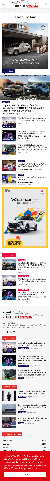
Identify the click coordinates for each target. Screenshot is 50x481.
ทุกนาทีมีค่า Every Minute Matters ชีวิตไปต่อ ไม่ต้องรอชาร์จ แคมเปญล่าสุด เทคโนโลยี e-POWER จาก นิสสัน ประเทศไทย (32, 134)
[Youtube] (14, 332)
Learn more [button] (32, 468)
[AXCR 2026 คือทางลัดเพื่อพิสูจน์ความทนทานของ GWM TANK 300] (9, 422)
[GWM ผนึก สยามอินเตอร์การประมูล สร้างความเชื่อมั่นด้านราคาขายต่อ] (9, 122)
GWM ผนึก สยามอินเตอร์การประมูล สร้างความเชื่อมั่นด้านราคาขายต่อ (32, 119)
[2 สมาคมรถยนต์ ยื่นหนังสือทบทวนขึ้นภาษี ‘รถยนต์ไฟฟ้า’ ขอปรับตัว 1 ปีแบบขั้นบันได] (9, 409)
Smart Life (22, 161)
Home (4, 11)
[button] (25, 217)
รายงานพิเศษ (22, 396)
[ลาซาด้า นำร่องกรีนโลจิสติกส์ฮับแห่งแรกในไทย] (9, 179)
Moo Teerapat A (8, 114)
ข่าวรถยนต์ (6, 102)
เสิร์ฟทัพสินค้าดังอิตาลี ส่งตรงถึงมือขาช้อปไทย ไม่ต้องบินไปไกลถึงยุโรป (32, 165)
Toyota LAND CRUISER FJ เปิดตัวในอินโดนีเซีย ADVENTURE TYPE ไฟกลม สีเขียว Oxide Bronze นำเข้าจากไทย (24, 108)
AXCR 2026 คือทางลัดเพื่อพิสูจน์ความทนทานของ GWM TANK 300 (32, 419)
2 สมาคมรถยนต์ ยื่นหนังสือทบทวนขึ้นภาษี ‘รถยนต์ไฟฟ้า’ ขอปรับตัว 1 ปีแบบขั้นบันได (32, 407)
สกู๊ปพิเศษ (21, 423)
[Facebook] (4, 332)
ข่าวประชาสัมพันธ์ (8, 126)
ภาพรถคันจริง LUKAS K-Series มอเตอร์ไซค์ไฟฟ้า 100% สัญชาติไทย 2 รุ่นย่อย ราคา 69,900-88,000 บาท (32, 147)
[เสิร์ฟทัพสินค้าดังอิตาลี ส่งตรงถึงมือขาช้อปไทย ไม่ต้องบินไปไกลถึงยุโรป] (9, 165)
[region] (25, 217)
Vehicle (5, 153)
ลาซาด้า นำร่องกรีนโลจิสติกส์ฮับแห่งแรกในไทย (32, 178)
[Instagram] (7, 332)
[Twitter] (11, 332)
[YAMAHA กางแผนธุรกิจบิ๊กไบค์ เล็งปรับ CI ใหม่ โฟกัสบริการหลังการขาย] (9, 396)
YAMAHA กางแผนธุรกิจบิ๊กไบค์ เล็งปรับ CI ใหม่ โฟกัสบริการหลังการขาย (32, 392)
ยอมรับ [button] (25, 475)
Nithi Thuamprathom (25, 169)
